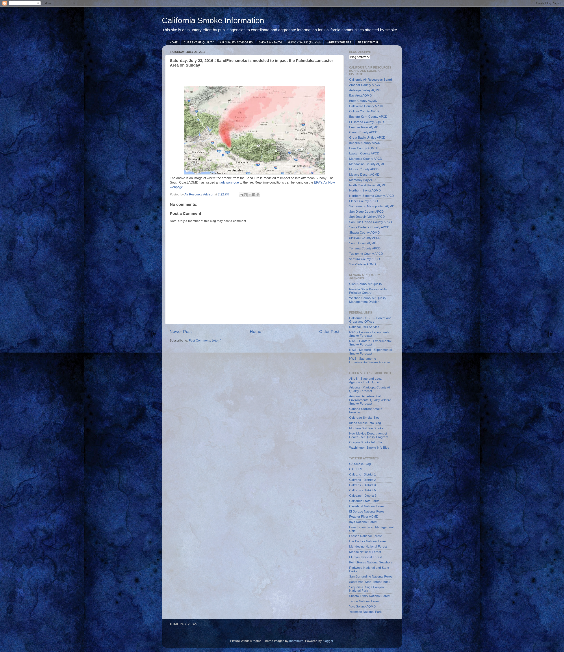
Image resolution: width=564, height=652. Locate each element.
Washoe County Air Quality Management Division (367, 299)
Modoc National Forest (365, 552)
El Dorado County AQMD (366, 122)
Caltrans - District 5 (362, 490)
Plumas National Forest (365, 557)
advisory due (229, 182)
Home (255, 331)
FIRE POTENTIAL (368, 42)
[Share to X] (249, 195)
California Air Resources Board (370, 79)
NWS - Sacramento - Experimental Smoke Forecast (370, 360)
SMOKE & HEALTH (270, 42)
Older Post (329, 331)
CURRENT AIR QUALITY (199, 42)
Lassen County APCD (364, 153)
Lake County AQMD (363, 148)
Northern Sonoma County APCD (371, 195)
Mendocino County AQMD (367, 164)
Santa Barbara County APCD (369, 227)
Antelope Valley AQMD (364, 90)
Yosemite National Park (365, 611)
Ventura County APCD (364, 259)
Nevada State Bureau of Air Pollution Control (368, 291)
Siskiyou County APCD (364, 238)
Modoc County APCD (363, 169)
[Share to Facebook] (254, 195)
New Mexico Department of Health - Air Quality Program (368, 435)
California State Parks (364, 501)
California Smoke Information (213, 20)
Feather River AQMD (363, 127)
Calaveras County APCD (366, 106)
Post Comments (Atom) (205, 340)
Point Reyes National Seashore (371, 562)
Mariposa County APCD (365, 158)
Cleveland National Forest (367, 506)
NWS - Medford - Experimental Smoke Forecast (370, 351)
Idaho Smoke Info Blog (365, 423)
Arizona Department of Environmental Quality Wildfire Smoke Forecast (370, 400)
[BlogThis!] (245, 195)
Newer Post (181, 331)
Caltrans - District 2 (362, 479)
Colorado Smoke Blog (364, 417)
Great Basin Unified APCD (367, 137)
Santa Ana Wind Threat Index (369, 581)
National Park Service (364, 327)
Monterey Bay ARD (362, 180)
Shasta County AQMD (364, 232)
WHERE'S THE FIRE (339, 42)
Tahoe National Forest (364, 601)
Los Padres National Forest (368, 541)
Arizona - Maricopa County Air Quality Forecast (370, 389)
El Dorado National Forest (367, 511)
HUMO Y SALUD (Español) (304, 42)
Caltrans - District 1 (362, 474)
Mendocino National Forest (368, 546)
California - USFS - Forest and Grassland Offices (370, 319)
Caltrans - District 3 (362, 485)
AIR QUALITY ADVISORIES (236, 42)
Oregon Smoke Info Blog (366, 442)
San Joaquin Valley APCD (367, 216)
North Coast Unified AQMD (367, 185)
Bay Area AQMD (360, 95)
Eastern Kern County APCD (368, 116)
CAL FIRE (356, 469)
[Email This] (241, 195)
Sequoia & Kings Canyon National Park (366, 588)
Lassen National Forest (365, 536)
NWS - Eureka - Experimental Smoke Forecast (369, 334)
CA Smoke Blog (360, 464)
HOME (174, 42)
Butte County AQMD (363, 100)
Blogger (328, 641)
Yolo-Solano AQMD (362, 264)
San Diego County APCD (366, 211)
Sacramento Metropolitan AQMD (371, 206)
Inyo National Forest (363, 522)
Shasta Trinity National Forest (369, 596)
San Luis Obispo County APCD (370, 222)
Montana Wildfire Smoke (366, 428)
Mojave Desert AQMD (364, 174)
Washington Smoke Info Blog (369, 447)
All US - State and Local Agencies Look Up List (365, 380)
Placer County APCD (363, 201)
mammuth (296, 641)
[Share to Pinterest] (258, 195)
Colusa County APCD (364, 111)
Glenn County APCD (363, 132)
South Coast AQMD (362, 243)
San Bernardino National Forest (371, 576)
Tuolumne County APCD (366, 253)
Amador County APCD (364, 85)
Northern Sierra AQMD (365, 190)
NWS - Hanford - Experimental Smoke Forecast (370, 342)
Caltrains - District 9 (363, 495)
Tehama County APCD (364, 248)
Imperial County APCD (364, 143)
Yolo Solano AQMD (362, 606)
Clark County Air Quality (365, 284)
